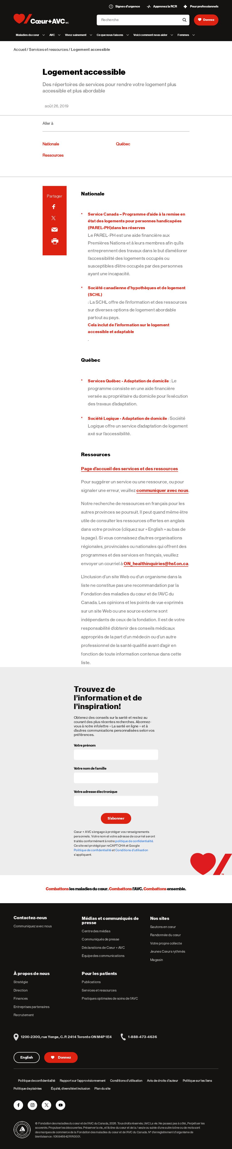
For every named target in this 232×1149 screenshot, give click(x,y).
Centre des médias (96, 931)
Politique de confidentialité (92, 850)
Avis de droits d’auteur (162, 1080)
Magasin (156, 960)
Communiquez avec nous (33, 926)
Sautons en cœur (163, 927)
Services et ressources (48, 49)
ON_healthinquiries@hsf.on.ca (156, 563)
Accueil (20, 49)
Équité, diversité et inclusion (70, 1088)
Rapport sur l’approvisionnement (83, 1080)
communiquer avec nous (162, 490)
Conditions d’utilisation (126, 1080)
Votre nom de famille (90, 769)
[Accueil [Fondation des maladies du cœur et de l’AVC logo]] (45, 19)
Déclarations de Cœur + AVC (103, 947)
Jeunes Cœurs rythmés (167, 951)
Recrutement (24, 1015)
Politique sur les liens (197, 1080)
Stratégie (21, 982)
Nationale (51, 144)
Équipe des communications (103, 956)
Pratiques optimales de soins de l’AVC (110, 998)
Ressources (53, 155)
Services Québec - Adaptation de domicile (128, 380)
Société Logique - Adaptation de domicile (127, 418)
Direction (21, 990)
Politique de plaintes (28, 1088)
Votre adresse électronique (95, 792)
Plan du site (102, 1088)
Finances (21, 998)
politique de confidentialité (134, 841)
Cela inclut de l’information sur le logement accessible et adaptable (128, 328)
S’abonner (116, 818)
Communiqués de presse (100, 939)
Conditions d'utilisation (131, 850)
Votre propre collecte (166, 943)
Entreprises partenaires (31, 1007)
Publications (91, 982)
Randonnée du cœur (165, 935)
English (26, 1057)
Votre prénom (85, 746)
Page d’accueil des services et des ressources (129, 468)
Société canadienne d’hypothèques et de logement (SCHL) (137, 291)
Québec (123, 144)
